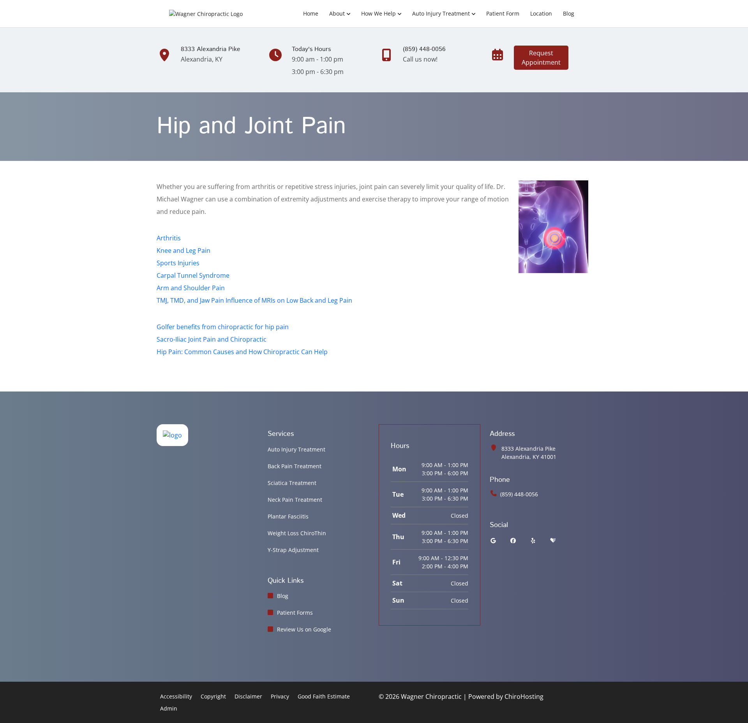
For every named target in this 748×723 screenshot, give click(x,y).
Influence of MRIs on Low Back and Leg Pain (289, 300)
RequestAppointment (541, 58)
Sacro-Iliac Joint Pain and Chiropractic (211, 339)
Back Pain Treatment (294, 466)
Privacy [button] (280, 696)
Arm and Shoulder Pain (191, 288)
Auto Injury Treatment (441, 13)
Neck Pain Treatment (295, 499)
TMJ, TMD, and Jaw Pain (190, 300)
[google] (493, 540)
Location (541, 13)
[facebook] (513, 540)
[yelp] (533, 540)
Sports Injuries (178, 263)
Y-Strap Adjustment (293, 550)
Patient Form (502, 13)
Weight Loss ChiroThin (297, 533)
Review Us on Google (304, 629)
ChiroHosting (524, 696)
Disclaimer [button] (248, 696)
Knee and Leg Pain (183, 250)
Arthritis (169, 238)
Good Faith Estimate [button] (324, 696)
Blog (568, 13)
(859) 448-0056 (519, 494)
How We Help (378, 13)
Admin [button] (168, 708)
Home (310, 13)
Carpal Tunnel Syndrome (193, 275)
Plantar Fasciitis (288, 516)
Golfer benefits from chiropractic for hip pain (223, 327)
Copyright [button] (213, 696)
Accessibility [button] (176, 696)
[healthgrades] (553, 540)
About (337, 13)
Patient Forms (295, 612)
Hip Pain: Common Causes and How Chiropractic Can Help (242, 351)
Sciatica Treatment (292, 483)
